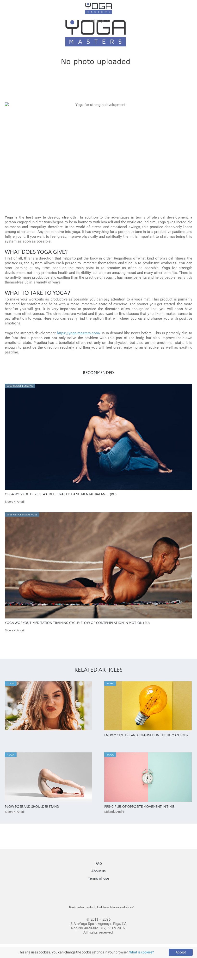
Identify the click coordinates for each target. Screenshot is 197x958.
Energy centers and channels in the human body (146, 735)
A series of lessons (20, 386)
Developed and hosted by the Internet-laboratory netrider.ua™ (101, 907)
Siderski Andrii (15, 501)
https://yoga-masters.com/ (79, 333)
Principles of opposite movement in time (139, 806)
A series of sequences (22, 515)
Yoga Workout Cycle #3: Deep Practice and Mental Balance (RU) (61, 494)
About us (98, 871)
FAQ (98, 863)
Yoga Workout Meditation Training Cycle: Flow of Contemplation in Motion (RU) (77, 623)
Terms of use (98, 878)
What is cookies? (141, 952)
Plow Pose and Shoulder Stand (32, 806)
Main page (97, 21)
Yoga (10, 683)
